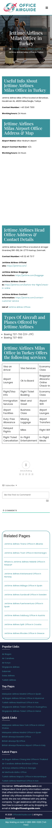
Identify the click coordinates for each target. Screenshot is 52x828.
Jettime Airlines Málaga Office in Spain (23, 585)
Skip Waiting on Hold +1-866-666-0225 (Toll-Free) (26, 823)
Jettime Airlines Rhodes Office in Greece (24, 633)
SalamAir (6, 671)
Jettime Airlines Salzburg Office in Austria (24, 615)
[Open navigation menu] (47, 7)
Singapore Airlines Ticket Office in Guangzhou (24, 706)
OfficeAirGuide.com (22, 814)
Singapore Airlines (10, 667)
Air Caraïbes (8, 658)
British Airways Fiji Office (13, 741)
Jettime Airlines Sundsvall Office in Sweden (25, 594)
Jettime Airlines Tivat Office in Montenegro (25, 552)
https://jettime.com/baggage (29, 275)
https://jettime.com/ (16, 266)
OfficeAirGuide (18, 48)
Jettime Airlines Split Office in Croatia (22, 624)
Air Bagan (6, 654)
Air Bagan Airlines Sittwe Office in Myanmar (23, 698)
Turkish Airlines (9, 680)
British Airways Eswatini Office (16, 736)
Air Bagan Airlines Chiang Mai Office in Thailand (25, 759)
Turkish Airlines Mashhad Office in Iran (20, 702)
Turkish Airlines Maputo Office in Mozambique (24, 776)
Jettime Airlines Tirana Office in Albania (23, 543)
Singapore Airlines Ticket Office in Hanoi (21, 711)
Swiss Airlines (8, 675)
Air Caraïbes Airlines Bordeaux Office (20, 763)
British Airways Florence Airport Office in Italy (23, 745)
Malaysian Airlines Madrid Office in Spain (21, 693)
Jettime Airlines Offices (19, 307)
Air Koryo (6, 662)
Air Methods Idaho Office (14, 772)
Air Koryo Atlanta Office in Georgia (19, 768)
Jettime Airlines (34, 48)
